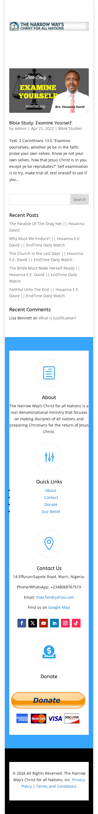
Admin (21, 128)
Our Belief (51, 511)
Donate (50, 504)
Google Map (59, 607)
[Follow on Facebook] (21, 623)
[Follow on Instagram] (65, 623)
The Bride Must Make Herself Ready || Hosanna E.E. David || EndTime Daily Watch (44, 274)
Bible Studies (70, 128)
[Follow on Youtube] (43, 623)
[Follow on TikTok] (76, 623)
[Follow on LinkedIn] (54, 623)
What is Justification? (57, 318)
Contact (51, 497)
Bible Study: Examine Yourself (40, 123)
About (50, 490)
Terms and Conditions (56, 786)
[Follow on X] (32, 623)
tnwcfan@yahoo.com (55, 597)
